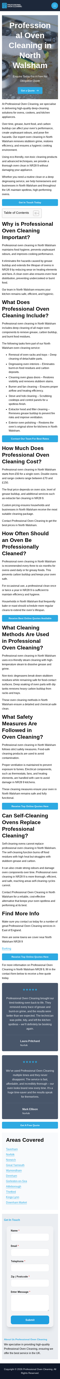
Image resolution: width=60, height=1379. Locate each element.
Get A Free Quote (30, 1125)
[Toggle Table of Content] (34, 213)
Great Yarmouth (15, 1165)
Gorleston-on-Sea (16, 1181)
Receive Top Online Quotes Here (30, 806)
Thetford (11, 1191)
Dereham (11, 1175)
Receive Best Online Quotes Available (30, 618)
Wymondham (14, 1170)
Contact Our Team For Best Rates (30, 438)
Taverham (12, 1149)
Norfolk (10, 1154)
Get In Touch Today (30, 202)
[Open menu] (54, 5)
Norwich (11, 1159)
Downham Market (16, 1202)
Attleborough (13, 1186)
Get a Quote (28, 90)
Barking (6, 948)
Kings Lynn (12, 1197)
